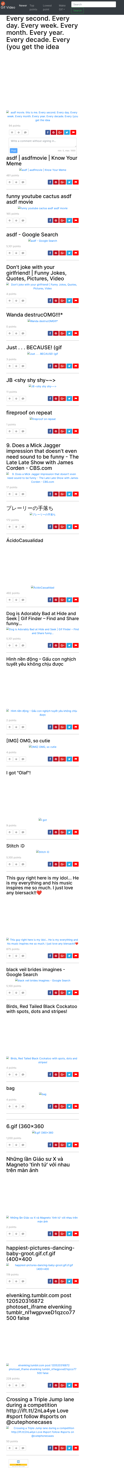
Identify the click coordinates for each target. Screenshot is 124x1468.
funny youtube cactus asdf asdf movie (39, 199)
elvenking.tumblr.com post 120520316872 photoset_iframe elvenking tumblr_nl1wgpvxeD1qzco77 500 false (40, 1306)
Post (13, 150)
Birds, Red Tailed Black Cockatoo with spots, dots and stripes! (41, 1009)
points (14, 125)
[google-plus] (60, 132)
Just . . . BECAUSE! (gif (34, 347)
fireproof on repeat (29, 412)
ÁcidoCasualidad (24, 540)
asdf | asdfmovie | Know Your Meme (41, 161)
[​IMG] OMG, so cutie (28, 740)
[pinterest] (53, 132)
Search (77, 10)
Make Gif (62, 7)
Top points (33, 7)
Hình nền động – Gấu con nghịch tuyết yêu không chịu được (41, 661)
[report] (73, 132)
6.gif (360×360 (25, 1126)
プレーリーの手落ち (30, 508)
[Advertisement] (42, 81)
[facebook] (47, 132)
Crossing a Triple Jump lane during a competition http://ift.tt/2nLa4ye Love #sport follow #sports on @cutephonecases (40, 1410)
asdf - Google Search (32, 234)
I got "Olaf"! (18, 772)
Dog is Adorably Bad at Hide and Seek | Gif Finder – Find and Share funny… (42, 618)
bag (10, 1088)
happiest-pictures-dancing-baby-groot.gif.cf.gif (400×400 (40, 1253)
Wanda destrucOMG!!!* (34, 315)
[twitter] (67, 132)
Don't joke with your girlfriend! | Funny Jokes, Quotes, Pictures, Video (36, 272)
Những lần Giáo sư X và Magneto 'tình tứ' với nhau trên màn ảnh (38, 1164)
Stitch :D (15, 846)
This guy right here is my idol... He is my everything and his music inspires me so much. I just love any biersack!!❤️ (42, 885)
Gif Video (8, 7)
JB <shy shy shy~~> (31, 380)
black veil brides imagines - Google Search (35, 972)
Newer (23, 5)
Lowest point (47, 7)
